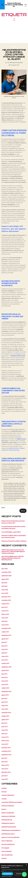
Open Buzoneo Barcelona (14, 496)
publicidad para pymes (8, 834)
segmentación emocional (10, 500)
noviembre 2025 (6, 572)
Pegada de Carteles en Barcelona (13, 552)
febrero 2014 (5, 740)
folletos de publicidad (7, 813)
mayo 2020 (4, 589)
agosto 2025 (5, 579)
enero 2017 (4, 660)
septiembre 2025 (6, 575)
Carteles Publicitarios (7, 795)
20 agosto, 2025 (15, 65)
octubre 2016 (5, 663)
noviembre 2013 (6, 751)
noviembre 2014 (6, 712)
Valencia (4, 858)
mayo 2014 (4, 730)
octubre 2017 (5, 632)
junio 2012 (4, 776)
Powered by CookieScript (6, 876)
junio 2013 (4, 761)
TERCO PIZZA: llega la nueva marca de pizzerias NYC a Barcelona (12, 550)
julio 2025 (4, 582)
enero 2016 (4, 684)
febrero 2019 (5, 614)
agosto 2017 (5, 639)
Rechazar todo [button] (20, 873)
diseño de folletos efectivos (10, 488)
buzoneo (14, 46)
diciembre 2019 (6, 597)
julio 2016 (4, 674)
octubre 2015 (5, 688)
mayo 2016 (4, 681)
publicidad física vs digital (19, 498)
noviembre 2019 (6, 600)
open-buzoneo (5, 556)
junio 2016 (4, 677)
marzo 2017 (4, 656)
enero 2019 (4, 618)
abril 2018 (4, 621)
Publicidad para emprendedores (10, 830)
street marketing (6, 851)
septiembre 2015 (6, 691)
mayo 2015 (4, 705)
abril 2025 (4, 586)
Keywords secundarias (13, 491)
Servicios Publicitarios (8, 844)
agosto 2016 (5, 670)
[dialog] (14, 870)
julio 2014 (4, 723)
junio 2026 (4, 568)
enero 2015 (4, 709)
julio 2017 (4, 642)
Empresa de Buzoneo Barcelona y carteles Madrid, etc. (14, 4)
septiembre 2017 (6, 635)
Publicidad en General (7, 823)
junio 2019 (4, 607)
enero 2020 (4, 593)
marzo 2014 (4, 737)
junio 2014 (4, 726)
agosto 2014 (5, 719)
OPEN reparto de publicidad (16, 62)
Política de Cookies (9, 871)
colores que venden (8, 485)
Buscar (3, 507)
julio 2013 (4, 758)
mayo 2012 (4, 779)
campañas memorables (19, 483)
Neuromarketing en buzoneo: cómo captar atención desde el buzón (14, 54)
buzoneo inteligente (8, 483)
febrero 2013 (5, 765)
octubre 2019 (5, 604)
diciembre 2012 (6, 772)
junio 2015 (4, 702)
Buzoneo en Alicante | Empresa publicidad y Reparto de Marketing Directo (12, 558)
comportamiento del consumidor (16, 486)
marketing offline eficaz (18, 493)
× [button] (26, 864)
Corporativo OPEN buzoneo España (11, 802)
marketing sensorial (8, 495)
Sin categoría (5, 848)
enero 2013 (4, 768)
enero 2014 (4, 744)
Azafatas (4, 788)
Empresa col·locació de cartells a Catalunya (13, 541)
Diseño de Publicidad (7, 806)
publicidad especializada (8, 827)
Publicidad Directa (6, 820)
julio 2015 (4, 698)
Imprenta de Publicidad (8, 816)
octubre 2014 (5, 716)
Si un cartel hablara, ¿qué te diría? (11, 532)
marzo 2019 (4, 611)
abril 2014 (4, 733)
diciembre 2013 (6, 747)
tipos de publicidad (6, 855)
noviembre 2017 (6, 628)
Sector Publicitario (6, 841)
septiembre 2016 (6, 667)
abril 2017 (4, 653)
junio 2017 (4, 646)
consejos (4, 799)
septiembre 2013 (6, 754)
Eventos (3, 809)
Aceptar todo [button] (7, 873)
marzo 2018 (4, 625)
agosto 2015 (5, 695)
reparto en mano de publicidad (10, 837)
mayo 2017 (4, 649)
